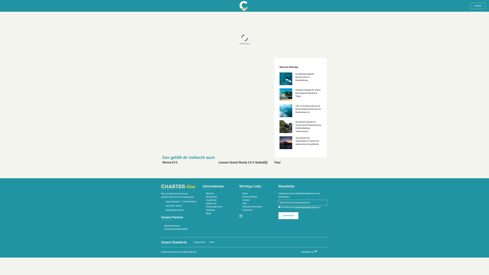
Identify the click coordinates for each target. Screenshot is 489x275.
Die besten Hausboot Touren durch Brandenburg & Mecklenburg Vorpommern (308, 127)
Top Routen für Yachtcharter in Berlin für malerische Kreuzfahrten (307, 141)
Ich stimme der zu (300, 207)
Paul (277, 162)
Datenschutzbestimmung (306, 207)
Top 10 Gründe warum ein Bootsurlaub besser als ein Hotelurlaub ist (308, 109)
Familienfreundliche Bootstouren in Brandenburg (304, 77)
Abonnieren (288, 216)
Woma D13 (170, 162)
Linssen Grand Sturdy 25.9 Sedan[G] (242, 162)
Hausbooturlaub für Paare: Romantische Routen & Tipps (308, 93)
